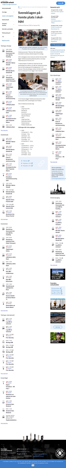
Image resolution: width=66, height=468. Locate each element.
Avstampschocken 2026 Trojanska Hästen (11, 120)
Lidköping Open (10, 104)
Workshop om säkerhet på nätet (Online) (11, 396)
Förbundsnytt (6, 33)
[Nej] (64, 464)
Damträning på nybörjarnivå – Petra (10, 287)
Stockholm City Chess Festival (10, 215)
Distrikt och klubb (7, 29)
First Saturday (10, 337)
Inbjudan (10, 61)
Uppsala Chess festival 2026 (10, 207)
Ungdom (62, 52)
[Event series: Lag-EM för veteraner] (62, 243)
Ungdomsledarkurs (11, 420)
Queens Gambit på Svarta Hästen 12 (10, 297)
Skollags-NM (9, 342)
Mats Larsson (56, 293)
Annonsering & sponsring (40, 454)
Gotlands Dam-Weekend (10, 405)
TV (3, 36)
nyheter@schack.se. (57, 171)
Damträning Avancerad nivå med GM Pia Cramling (60, 205)
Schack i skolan (4, 24)
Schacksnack (56, 290)
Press (34, 449)
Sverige (4, 12)
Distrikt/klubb (60, 50)
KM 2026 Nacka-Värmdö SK (10, 71)
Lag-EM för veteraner (9, 330)
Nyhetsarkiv (5, 40)
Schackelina (56, 288)
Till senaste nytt (58, 45)
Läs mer (57, 327)
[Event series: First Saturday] (12, 334)
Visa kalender (4, 130)
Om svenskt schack (38, 456)
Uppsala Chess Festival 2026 (10, 200)
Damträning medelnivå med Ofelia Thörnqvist (11, 79)
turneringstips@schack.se (59, 178)
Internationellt (6, 8)
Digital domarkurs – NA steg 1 (10, 386)
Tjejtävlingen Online (9, 88)
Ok (33, 465)
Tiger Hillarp (56, 292)
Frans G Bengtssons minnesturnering (10, 96)
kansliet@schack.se (23, 451)
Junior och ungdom (7, 16)
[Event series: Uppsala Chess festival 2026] (12, 204)
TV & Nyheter (23, 7)
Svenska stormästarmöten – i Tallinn (56, 20)
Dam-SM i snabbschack (9, 272)
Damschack (5, 19)
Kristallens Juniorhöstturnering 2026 (11, 178)
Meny (59, 3)
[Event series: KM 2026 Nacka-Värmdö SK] (12, 189)
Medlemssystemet (38, 451)
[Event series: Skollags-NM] (12, 345)
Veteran (52, 57)
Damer (61, 55)
